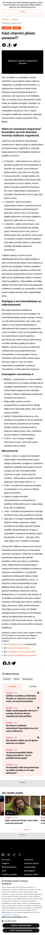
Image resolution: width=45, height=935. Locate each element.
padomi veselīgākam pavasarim (21, 655)
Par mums (6, 859)
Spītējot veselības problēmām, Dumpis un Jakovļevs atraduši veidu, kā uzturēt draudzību (21, 698)
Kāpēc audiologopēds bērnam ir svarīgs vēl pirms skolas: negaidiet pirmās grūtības (22, 713)
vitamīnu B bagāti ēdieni (18, 648)
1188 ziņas (5, 19)
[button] (14, 829)
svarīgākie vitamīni (15, 644)
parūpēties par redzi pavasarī (20, 651)
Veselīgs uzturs (27, 679)
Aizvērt (23, 11)
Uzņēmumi (28, 859)
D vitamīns (7, 679)
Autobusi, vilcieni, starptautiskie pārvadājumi (31, 867)
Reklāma (5, 863)
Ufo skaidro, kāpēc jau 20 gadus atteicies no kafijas (22, 742)
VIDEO (16, 28)
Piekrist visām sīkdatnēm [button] (21, 925)
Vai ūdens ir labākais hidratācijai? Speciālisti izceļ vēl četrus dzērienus (22, 728)
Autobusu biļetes (31, 874)
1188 (6, 847)
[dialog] (22, 906)
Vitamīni (16, 679)
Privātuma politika (9, 874)
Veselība (15, 19)
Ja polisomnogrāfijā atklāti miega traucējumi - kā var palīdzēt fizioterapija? (19, 755)
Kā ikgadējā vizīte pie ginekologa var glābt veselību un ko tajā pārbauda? (22, 770)
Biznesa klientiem (9, 867)
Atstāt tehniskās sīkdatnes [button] (21, 930)
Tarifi (4, 871)
